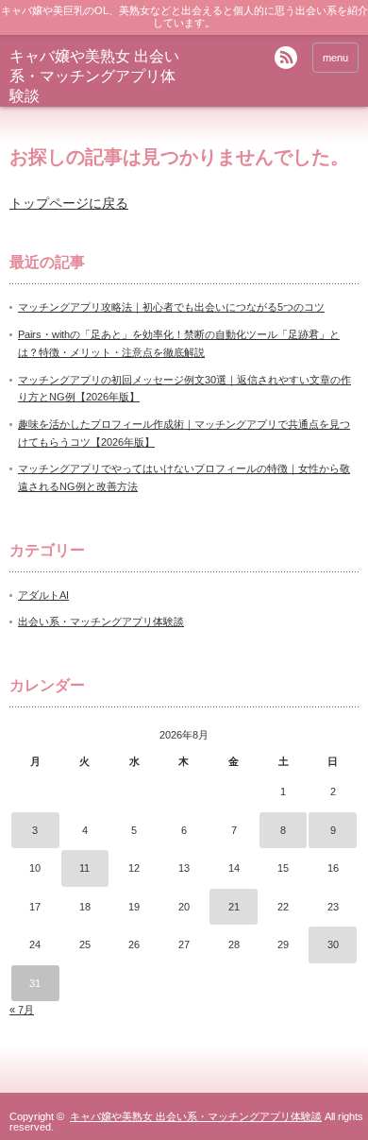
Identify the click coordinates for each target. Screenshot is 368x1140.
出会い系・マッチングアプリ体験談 (101, 621)
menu (335, 57)
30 (333, 944)
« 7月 (21, 1009)
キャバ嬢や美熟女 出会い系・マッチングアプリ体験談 (94, 76)
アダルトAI (43, 595)
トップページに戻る (68, 203)
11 (84, 868)
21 (234, 906)
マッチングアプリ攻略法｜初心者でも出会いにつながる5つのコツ (171, 307)
